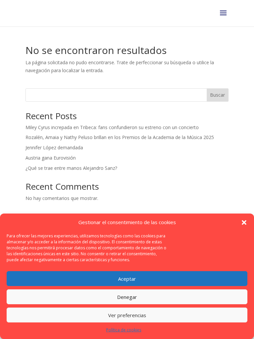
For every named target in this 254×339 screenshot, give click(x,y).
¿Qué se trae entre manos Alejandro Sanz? (71, 168)
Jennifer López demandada (54, 147)
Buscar (217, 95)
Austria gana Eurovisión (50, 158)
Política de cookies (123, 330)
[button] (244, 222)
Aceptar (127, 278)
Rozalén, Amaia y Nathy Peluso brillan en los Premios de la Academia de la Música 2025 (119, 137)
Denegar (127, 297)
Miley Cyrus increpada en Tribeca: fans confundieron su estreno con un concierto (112, 127)
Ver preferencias (127, 315)
